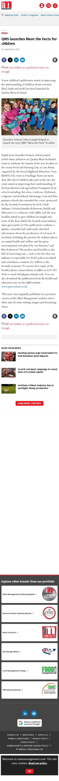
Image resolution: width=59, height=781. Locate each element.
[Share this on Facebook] (4, 60)
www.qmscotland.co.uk (14, 286)
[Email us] (34, 713)
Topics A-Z (43, 735)
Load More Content (29, 403)
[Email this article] (22, 60)
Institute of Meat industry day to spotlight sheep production (36, 387)
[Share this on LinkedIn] (16, 60)
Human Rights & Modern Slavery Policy (27, 746)
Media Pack (28, 735)
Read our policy (37, 763)
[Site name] (6, 9)
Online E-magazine (29, 15)
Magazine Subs (11, 15)
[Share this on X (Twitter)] (10, 60)
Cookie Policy (27, 742)
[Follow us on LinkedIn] (25, 713)
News (4, 33)
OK (29, 771)
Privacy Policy (40, 738)
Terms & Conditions (18, 738)
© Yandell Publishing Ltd (29, 749)
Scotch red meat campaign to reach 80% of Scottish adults (37, 370)
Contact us (13, 735)
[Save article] (55, 60)
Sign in (22, 54)
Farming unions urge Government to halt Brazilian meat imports (37, 354)
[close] (57, 54)
